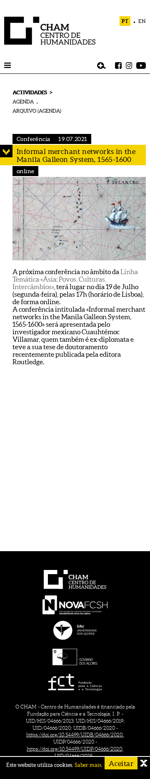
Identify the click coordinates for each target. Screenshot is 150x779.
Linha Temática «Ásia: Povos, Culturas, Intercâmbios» (75, 279)
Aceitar (121, 763)
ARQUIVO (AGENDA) (36, 110)
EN (142, 21)
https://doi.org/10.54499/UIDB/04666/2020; (75, 734)
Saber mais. (88, 765)
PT (125, 21)
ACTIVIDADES (29, 92)
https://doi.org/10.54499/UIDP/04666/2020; (75, 748)
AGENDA (23, 101)
